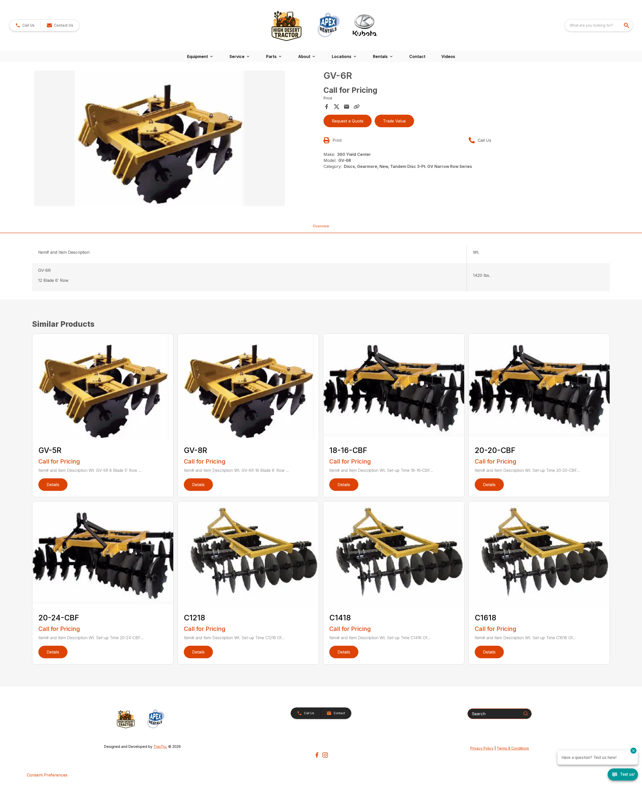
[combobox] (599, 25)
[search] (627, 25)
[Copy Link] (357, 107)
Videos (448, 56)
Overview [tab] (321, 226)
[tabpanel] (176, 139)
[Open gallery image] (159, 138)
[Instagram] (325, 755)
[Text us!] (623, 774)
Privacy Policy (482, 748)
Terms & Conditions (513, 748)
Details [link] (53, 484)
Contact (417, 56)
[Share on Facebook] (327, 107)
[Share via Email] (347, 107)
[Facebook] (317, 755)
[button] (25, 25)
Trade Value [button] (394, 120)
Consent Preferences (47, 774)
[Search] (525, 713)
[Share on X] (337, 107)
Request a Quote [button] (347, 120)
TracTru (159, 746)
